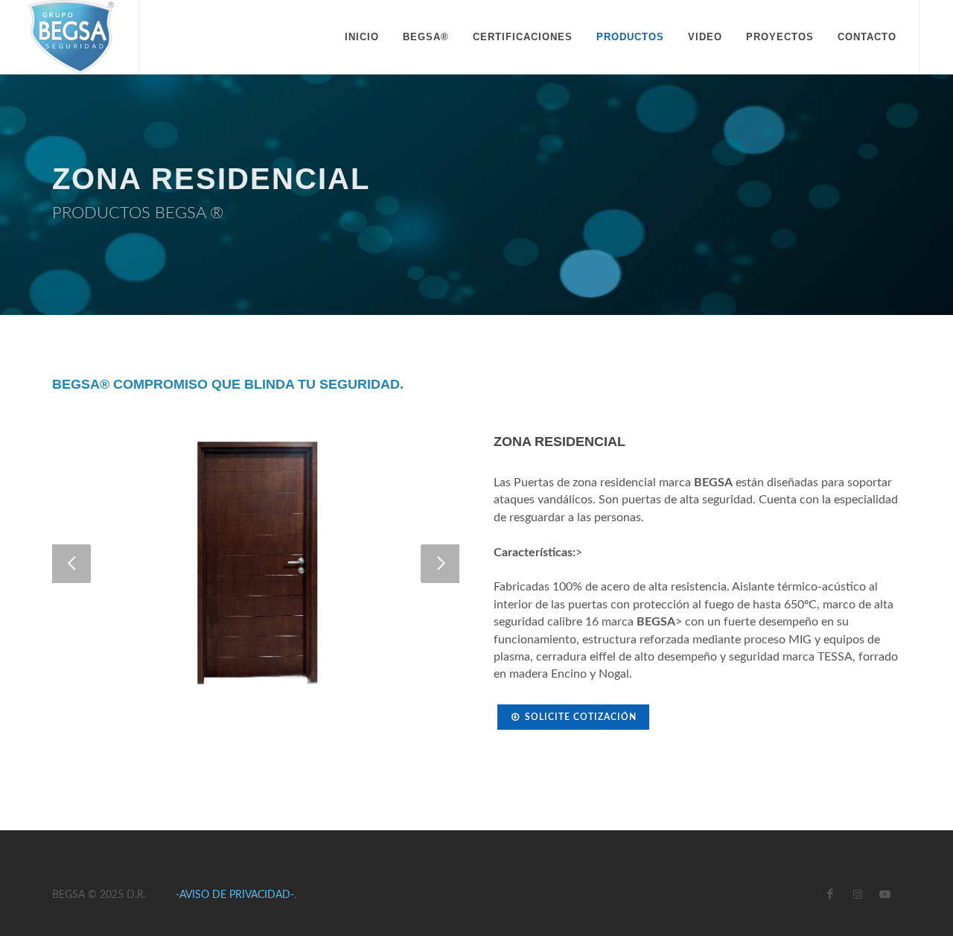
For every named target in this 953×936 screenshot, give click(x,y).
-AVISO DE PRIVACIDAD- (235, 895)
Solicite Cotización (581, 717)
